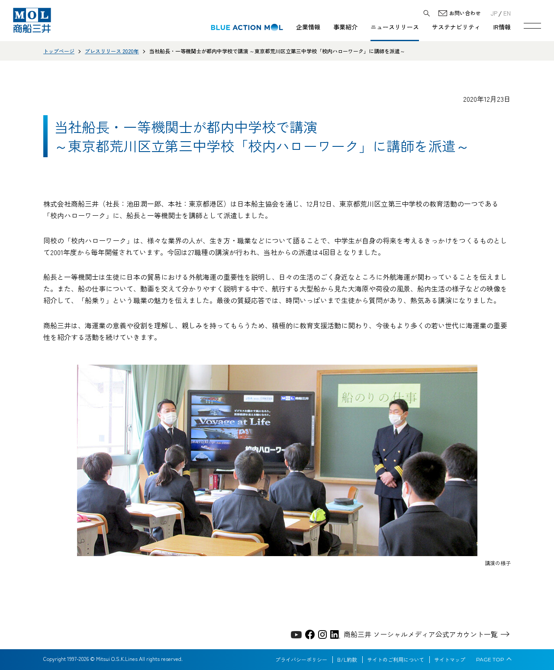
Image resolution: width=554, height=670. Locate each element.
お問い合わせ (464, 13)
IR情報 (502, 27)
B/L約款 (347, 659)
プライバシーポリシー (301, 659)
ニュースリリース (394, 27)
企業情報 (308, 27)
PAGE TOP (490, 659)
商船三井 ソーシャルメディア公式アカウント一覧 (421, 634)
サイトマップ (449, 659)
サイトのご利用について (395, 659)
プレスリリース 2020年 (112, 51)
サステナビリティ (456, 27)
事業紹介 (345, 27)
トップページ (58, 51)
